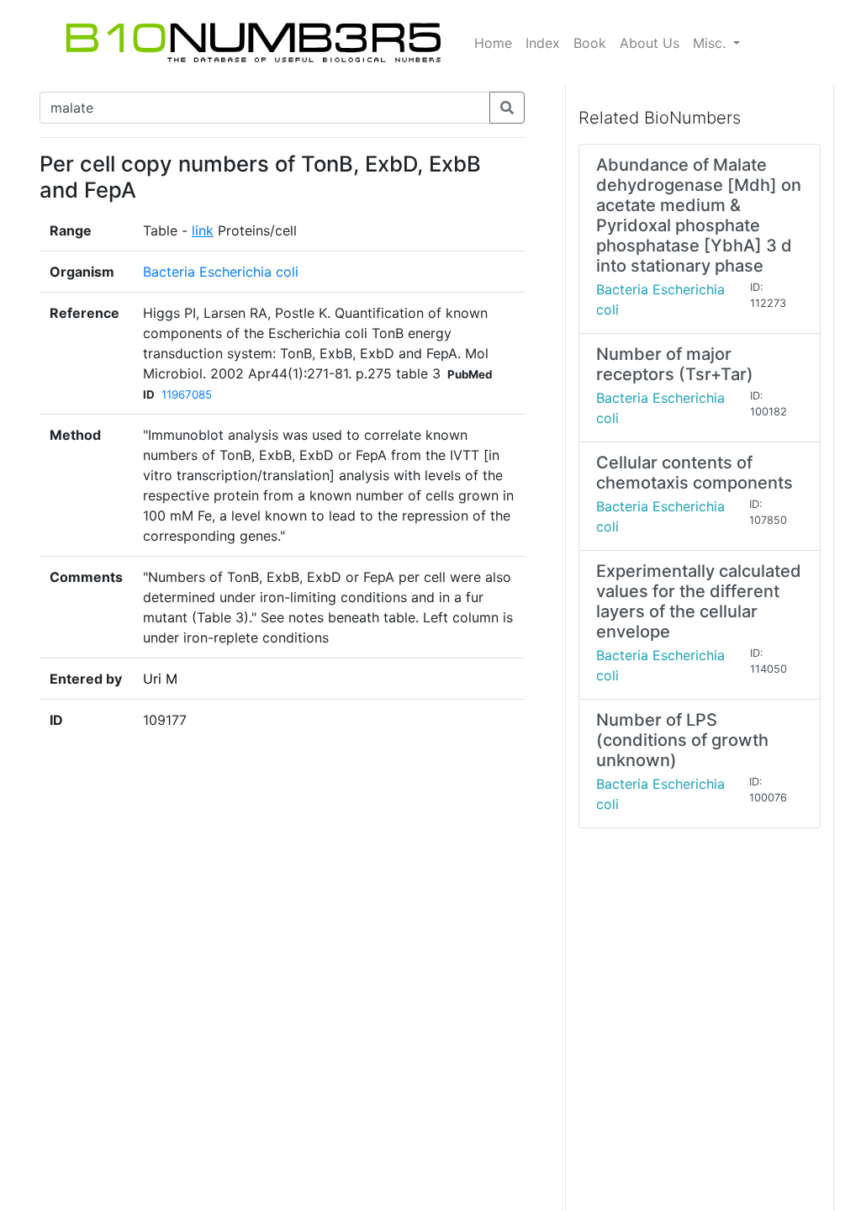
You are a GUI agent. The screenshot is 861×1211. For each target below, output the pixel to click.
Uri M (160, 678)
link (203, 230)
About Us (649, 42)
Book (589, 42)
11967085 (186, 394)
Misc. (711, 42)
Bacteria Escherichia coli (220, 271)
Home (493, 42)
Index (543, 42)
